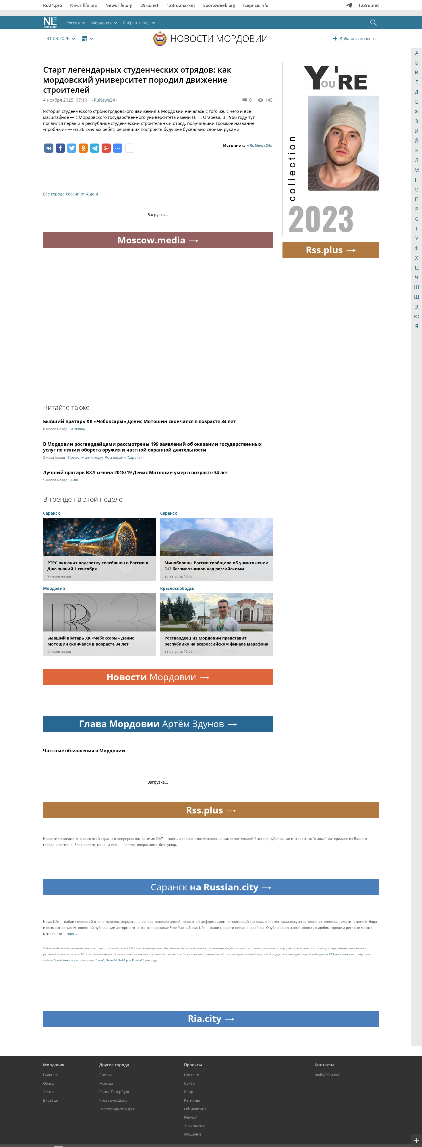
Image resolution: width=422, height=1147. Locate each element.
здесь (72, 933)
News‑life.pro (83, 5)
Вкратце (50, 1100)
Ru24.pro (52, 5)
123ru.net (368, 5)
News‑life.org (118, 5)
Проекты (193, 1064)
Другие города (114, 1064)
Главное (50, 1074)
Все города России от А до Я (70, 194)
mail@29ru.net (327, 1074)
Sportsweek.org (219, 5)
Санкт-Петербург (114, 1091)
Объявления (195, 1108)
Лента (48, 1091)
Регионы (192, 1100)
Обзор (49, 1083)
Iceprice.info (255, 5)
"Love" (100, 960)
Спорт (189, 1091)
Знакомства (194, 1125)
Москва (106, 1083)
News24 (111, 960)
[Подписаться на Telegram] (349, 5)
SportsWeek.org (64, 960)
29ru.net (149, 5)
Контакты (324, 1064)
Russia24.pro (141, 960)
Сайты (189, 1083)
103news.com (338, 954)
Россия (105, 1074)
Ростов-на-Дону (113, 1100)
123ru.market (181, 5)
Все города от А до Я (117, 1108)
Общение (192, 1134)
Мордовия (53, 1064)
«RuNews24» (104, 100)
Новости (191, 1074)
